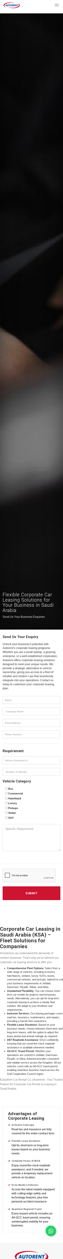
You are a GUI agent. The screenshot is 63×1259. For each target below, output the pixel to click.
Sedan (12, 812)
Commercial (15, 793)
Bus (10, 788)
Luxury (12, 803)
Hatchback (14, 798)
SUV (11, 817)
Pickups (13, 808)
